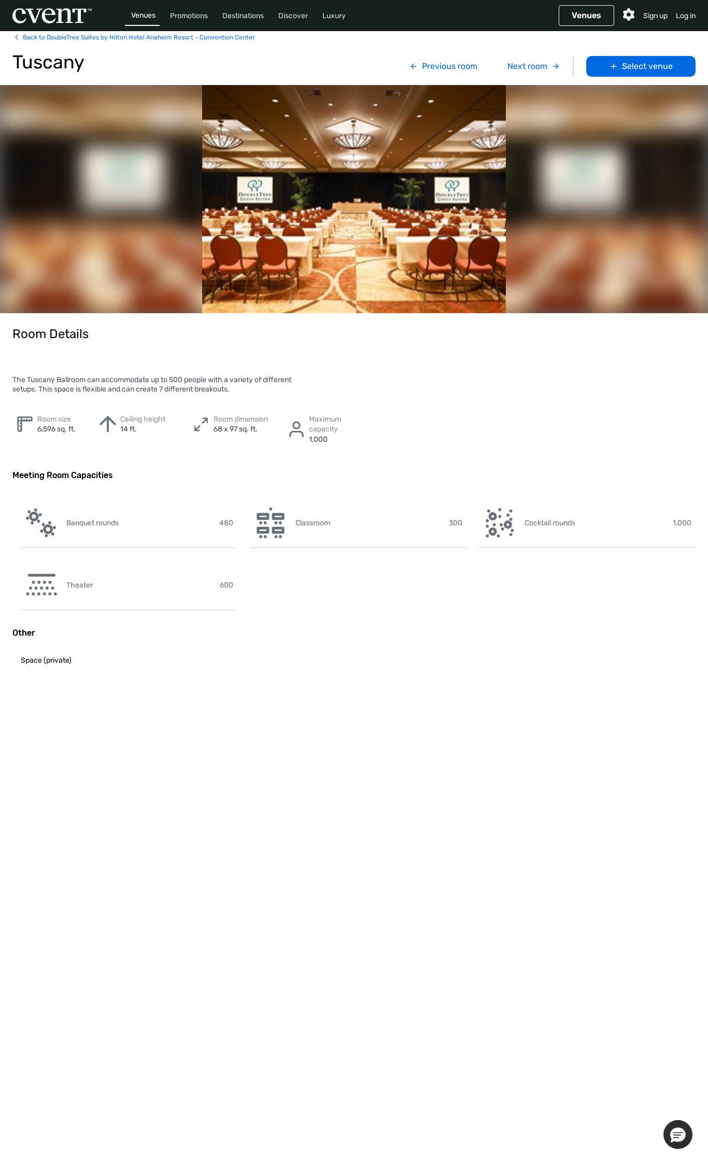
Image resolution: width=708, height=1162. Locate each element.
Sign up (655, 15)
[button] (677, 1134)
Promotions (189, 15)
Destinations (243, 15)
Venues (143, 15)
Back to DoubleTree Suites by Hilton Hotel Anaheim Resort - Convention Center (139, 37)
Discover (293, 15)
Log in (686, 15)
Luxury (334, 15)
